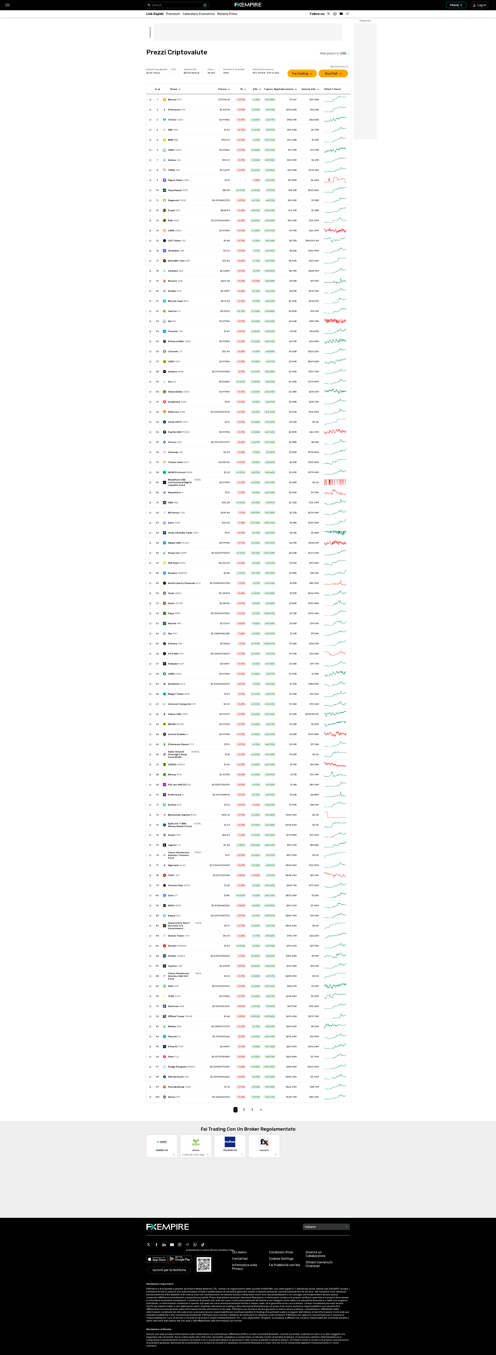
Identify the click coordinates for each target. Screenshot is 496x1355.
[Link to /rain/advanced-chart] (335, 220)
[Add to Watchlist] (150, 99)
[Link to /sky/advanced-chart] (335, 633)
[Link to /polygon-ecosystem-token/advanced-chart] (335, 785)
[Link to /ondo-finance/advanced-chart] (335, 593)
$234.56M (313, 512)
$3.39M (315, 1056)
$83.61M (314, 784)
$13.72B (314, 150)
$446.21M (313, 542)
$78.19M (314, 573)
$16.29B (314, 109)
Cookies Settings (281, 1258)
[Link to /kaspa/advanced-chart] (335, 916)
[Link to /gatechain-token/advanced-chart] (335, 895)
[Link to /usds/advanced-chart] (335, 230)
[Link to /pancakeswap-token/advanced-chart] (335, 1087)
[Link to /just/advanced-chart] (335, 875)
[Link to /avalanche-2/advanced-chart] (335, 402)
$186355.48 (312, 240)
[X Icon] (148, 1244)
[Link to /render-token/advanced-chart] (335, 946)
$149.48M (313, 603)
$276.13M (314, 391)
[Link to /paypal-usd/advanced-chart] (335, 432)
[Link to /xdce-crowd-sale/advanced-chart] (335, 1077)
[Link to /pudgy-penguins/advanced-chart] (335, 1067)
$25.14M (314, 875)
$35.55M (314, 220)
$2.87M (315, 724)
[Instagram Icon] (179, 1244)
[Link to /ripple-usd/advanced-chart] (335, 543)
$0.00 (315, 422)
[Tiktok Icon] (203, 1244)
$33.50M (314, 865)
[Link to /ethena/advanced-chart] (335, 643)
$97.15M (314, 281)
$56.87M (314, 331)
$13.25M (314, 694)
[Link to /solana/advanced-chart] (335, 160)
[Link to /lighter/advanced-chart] (335, 845)
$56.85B (314, 119)
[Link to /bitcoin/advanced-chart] (335, 99)
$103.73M (313, 371)
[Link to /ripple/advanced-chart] (335, 130)
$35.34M (314, 502)
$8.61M (315, 442)
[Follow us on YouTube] (341, 13)
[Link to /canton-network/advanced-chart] (335, 311)
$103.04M (313, 1046)
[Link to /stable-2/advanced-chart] (335, 956)
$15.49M (314, 835)
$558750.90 (312, 714)
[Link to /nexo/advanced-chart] (335, 905)
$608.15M (313, 270)
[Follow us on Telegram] (347, 13)
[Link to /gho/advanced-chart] (335, 986)
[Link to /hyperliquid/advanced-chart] (335, 190)
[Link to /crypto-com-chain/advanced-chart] (335, 442)
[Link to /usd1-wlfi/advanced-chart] (335, 361)
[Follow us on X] (328, 13)
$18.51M (314, 804)
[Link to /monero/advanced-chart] (335, 281)
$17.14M (315, 633)
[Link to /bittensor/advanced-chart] (335, 513)
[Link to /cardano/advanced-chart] (335, 271)
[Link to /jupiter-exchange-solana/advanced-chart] (335, 966)
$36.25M (314, 653)
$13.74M (314, 774)
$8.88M (315, 794)
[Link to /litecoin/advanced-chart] (335, 351)
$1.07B (315, 140)
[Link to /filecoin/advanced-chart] (335, 1036)
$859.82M (313, 361)
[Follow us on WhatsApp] (335, 13)
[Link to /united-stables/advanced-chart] (335, 734)
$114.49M (314, 412)
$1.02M (315, 986)
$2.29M (315, 996)
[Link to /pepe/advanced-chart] (335, 613)
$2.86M (315, 532)
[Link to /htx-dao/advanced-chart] (335, 654)
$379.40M (313, 472)
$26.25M (314, 935)
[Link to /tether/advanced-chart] (335, 120)
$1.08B (315, 200)
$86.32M (314, 1097)
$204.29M (313, 593)
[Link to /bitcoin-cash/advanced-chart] (335, 301)
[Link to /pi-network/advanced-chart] (335, 795)
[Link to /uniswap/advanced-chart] (335, 452)
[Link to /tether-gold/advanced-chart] (335, 462)
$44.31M (314, 432)
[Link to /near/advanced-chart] (335, 472)
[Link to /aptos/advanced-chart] (335, 1097)
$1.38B (315, 210)
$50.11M (314, 966)
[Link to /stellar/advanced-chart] (335, 291)
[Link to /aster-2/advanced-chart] (335, 603)
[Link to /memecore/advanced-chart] (335, 492)
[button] (7, 5)
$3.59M (315, 905)
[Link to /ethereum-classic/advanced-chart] (335, 744)
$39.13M (314, 623)
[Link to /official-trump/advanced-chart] (335, 1016)
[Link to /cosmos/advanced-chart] (335, 885)
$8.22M (315, 1026)
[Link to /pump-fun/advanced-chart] (335, 553)
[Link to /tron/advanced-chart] (335, 170)
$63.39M (314, 230)
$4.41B (315, 160)
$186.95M (313, 684)
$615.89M (313, 250)
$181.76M (314, 321)
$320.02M (313, 351)
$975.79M (313, 1016)
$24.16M (314, 764)
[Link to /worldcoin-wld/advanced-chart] (335, 684)
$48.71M (314, 1087)
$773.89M (313, 381)
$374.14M (314, 170)
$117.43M (314, 563)
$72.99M (314, 1036)
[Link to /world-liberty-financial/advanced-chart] (335, 583)
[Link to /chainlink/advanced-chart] (335, 251)
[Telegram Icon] (187, 1244)
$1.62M (315, 895)
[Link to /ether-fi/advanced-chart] (335, 1046)
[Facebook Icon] (156, 1244)
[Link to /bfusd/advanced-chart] (335, 724)
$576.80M (313, 452)
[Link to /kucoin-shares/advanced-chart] (335, 805)
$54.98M (314, 341)
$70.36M (314, 704)
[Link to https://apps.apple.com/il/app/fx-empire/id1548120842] (157, 1259)
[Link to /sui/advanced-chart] (335, 382)
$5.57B (315, 129)
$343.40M (313, 1066)
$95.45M (314, 1006)
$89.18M (314, 845)
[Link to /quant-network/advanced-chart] (335, 835)
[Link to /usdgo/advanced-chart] (335, 764)
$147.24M (314, 260)
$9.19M (315, 956)
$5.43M (315, 1076)
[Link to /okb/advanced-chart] (335, 502)
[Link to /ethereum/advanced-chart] (335, 110)
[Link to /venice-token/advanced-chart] (335, 936)
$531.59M (313, 553)
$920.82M (313, 190)
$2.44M (315, 180)
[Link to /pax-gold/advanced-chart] (335, 563)
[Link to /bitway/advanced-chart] (335, 774)
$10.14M (314, 915)
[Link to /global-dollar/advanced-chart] (335, 392)
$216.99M (314, 301)
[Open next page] (260, 1110)
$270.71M (314, 401)
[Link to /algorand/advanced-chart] (335, 865)
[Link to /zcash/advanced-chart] (335, 210)
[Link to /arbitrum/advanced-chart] (335, 1006)
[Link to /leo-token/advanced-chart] (335, 241)
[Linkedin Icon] (164, 1244)
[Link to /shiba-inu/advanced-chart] (335, 412)
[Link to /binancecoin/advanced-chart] (335, 140)
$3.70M (315, 492)
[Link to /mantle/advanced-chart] (335, 623)
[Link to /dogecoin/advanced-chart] (335, 200)
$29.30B (314, 99)
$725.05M (313, 522)
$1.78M (315, 673)
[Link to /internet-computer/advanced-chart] (335, 704)
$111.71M (314, 663)
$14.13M (314, 311)
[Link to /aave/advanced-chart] (335, 523)
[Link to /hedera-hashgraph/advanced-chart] (335, 371)
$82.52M (314, 583)
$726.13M (314, 643)
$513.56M (313, 613)
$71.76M (315, 744)
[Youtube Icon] (172, 1244)
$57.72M (314, 945)
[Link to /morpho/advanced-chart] (335, 573)
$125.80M (313, 462)
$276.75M (314, 291)
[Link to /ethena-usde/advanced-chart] (335, 341)
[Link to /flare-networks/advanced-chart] (335, 1057)
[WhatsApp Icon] (195, 1244)
